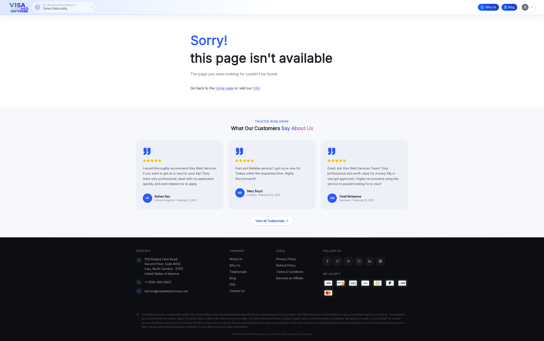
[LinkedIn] (370, 261)
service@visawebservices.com (166, 291)
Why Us (491, 7)
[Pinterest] (380, 261)
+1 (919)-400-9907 (157, 282)
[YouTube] (348, 261)
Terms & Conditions (289, 272)
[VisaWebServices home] (18, 7)
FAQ (256, 88)
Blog (511, 7)
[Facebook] (327, 261)
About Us (236, 259)
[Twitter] (338, 261)
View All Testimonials (270, 221)
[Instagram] (359, 261)
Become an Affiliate (289, 278)
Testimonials (238, 272)
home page (224, 88)
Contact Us (237, 291)
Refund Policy (286, 265)
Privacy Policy (286, 259)
